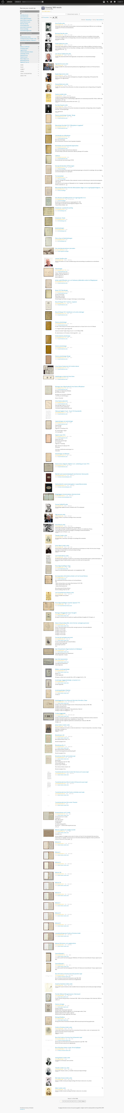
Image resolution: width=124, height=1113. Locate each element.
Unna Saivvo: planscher (61, 401)
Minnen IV (58, 913)
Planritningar (58, 268)
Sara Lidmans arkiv (24, 16)
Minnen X (57, 852)
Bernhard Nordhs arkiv (61, 33)
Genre (22, 71)
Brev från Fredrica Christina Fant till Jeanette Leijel (68, 1037)
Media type (23, 76)
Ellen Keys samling (24, 23)
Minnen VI (58, 893)
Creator (22, 43)
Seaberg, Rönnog (24, 55)
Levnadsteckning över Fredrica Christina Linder (68, 933)
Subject (22, 69)
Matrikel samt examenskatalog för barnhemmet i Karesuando (71, 474)
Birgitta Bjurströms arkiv (61, 74)
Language (111, 2)
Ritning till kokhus (60, 1017)
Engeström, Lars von (24, 62)
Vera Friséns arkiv (60, 23)
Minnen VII (58, 882)
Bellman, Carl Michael (24, 46)
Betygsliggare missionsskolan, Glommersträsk (67, 494)
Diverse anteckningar (61, 322)
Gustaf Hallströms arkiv (25, 22)
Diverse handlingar (24, 29)
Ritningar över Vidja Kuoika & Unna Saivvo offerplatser (70, 386)
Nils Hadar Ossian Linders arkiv (63, 1078)
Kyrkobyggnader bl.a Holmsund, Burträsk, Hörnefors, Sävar (71, 700)
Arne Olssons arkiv (60, 524)
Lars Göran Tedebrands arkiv (63, 54)
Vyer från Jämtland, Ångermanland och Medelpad (68, 649)
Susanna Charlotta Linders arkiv (63, 984)
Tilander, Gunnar (23, 57)
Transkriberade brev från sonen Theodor (66, 802)
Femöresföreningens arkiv (25, 30)
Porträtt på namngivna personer (64, 637)
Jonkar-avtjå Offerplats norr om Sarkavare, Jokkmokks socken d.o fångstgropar (76, 280)
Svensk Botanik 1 (59, 963)
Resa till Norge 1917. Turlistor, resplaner (66, 302)
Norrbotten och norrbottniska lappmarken (66, 145)
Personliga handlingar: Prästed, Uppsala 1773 (67, 603)
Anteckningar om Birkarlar (62, 454)
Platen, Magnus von (24, 58)
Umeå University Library (25, 37)
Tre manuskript (59, 176)
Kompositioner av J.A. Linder (62, 812)
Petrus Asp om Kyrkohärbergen (63, 238)
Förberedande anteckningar (62, 336)
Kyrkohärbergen (59, 228)
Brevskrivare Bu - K (60, 745)
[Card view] (53, 17)
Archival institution (26, 33)
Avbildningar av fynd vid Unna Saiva (64, 376)
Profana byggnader (60, 713)
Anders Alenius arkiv (62, 578)
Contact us (22, 1109)
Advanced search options (72, 14)
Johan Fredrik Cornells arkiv (26, 20)
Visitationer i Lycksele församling (64, 208)
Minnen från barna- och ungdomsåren (65, 943)
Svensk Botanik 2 (59, 953)
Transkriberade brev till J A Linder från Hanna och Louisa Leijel (72, 772)
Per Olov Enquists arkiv (61, 105)
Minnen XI (57, 842)
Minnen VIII (58, 872)
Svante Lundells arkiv (61, 94)
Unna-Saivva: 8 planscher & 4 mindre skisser (67, 366)
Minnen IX (57, 862)
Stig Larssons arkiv (60, 514)
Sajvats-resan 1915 (60, 435)
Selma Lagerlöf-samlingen (25, 18)
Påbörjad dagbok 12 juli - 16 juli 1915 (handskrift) (68, 411)
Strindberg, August (24, 48)
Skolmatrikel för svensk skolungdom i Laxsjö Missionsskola (71, 484)
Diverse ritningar (59, 1004)
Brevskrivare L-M (59, 735)
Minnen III (57, 923)
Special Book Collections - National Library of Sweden (31, 40)
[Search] (42, 2)
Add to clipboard (102, 23)
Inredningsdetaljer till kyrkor (62, 690)
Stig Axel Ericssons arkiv (61, 64)
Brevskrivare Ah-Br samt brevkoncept (65, 756)
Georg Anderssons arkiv (61, 84)
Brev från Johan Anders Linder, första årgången (68, 1047)
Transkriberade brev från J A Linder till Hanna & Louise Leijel (71, 782)
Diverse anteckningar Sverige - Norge (65, 115)
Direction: (83, 19)
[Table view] (56, 17)
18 (79, 1101)
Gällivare (57, 156)
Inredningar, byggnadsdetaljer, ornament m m (67, 680)
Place (21, 67)
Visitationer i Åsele (60, 218)
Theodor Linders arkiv (61, 535)
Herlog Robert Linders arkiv (62, 1057)
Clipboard (107, 2)
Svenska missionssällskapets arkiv (65, 476)
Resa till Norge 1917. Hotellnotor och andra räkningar (69, 312)
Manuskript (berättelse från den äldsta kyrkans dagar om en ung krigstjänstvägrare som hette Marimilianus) (84, 187)
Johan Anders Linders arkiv (26, 27)
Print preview (46, 17)
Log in (120, 1)
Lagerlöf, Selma (23, 50)
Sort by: (94, 19)
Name (21, 65)
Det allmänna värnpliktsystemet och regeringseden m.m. (70, 198)
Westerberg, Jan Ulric (24, 60)
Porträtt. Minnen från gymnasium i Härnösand (67, 994)
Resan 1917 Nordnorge (61, 290)
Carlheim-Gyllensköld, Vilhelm (26, 52)
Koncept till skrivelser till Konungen (64, 166)
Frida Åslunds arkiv (24, 15)
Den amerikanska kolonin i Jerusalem (65, 248)
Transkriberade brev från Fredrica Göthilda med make (69, 792)
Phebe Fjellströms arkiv (61, 43)
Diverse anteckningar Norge (62, 356)
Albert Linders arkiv (60, 1088)
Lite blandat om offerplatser (62, 135)
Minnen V (57, 903)
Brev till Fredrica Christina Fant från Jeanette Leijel (68, 974)
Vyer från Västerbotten (61, 659)
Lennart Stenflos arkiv (61, 258)
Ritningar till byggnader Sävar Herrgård (65, 613)
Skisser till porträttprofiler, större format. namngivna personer (72, 623)
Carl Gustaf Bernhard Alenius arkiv (64, 592)
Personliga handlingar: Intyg (62, 566)
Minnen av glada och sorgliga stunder (65, 830)
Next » (83, 1101)
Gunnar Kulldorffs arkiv (61, 504)
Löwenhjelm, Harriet (24, 53)
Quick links (114, 2)
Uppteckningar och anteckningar (64, 421)
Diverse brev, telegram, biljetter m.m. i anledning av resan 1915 (72, 464)
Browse (17, 1)
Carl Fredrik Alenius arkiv (62, 556)
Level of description (26, 73)
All (20, 13)
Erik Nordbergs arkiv (24, 25)
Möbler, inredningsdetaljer (62, 669)
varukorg (104, 2)
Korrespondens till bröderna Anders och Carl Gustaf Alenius (71, 576)
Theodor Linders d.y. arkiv (62, 1068)
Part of (22, 11)
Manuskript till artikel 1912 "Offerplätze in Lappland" (69, 125)
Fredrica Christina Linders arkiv (64, 976)
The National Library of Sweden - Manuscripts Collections (32, 38)
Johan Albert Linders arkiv (62, 545)
